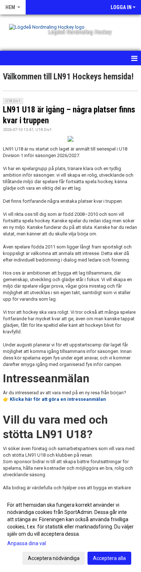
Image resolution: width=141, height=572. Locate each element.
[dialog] (70, 531)
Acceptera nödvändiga (54, 558)
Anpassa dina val (26, 543)
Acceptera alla (109, 558)
